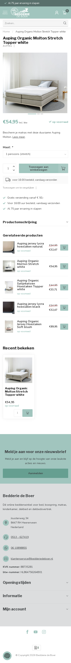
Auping (7, 46)
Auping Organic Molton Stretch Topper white (41, 31)
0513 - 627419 (20, 537)
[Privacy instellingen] (7, 655)
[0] (64, 12)
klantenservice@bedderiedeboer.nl (32, 559)
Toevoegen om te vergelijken (18, 187)
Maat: (8, 147)
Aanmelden (35, 473)
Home (6, 31)
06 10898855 (19, 548)
